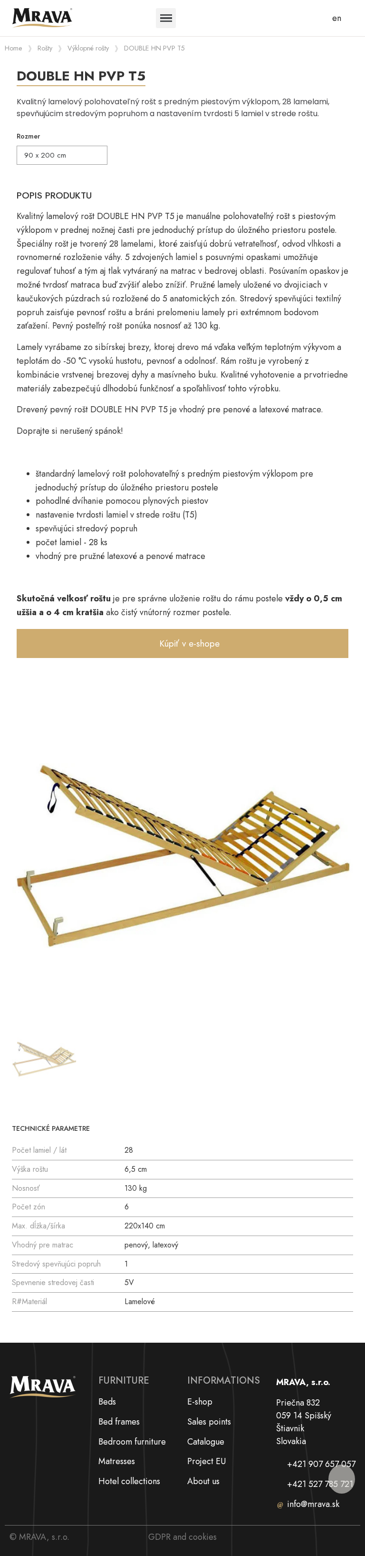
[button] (182, 643)
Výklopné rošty (88, 48)
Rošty (45, 48)
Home (13, 48)
